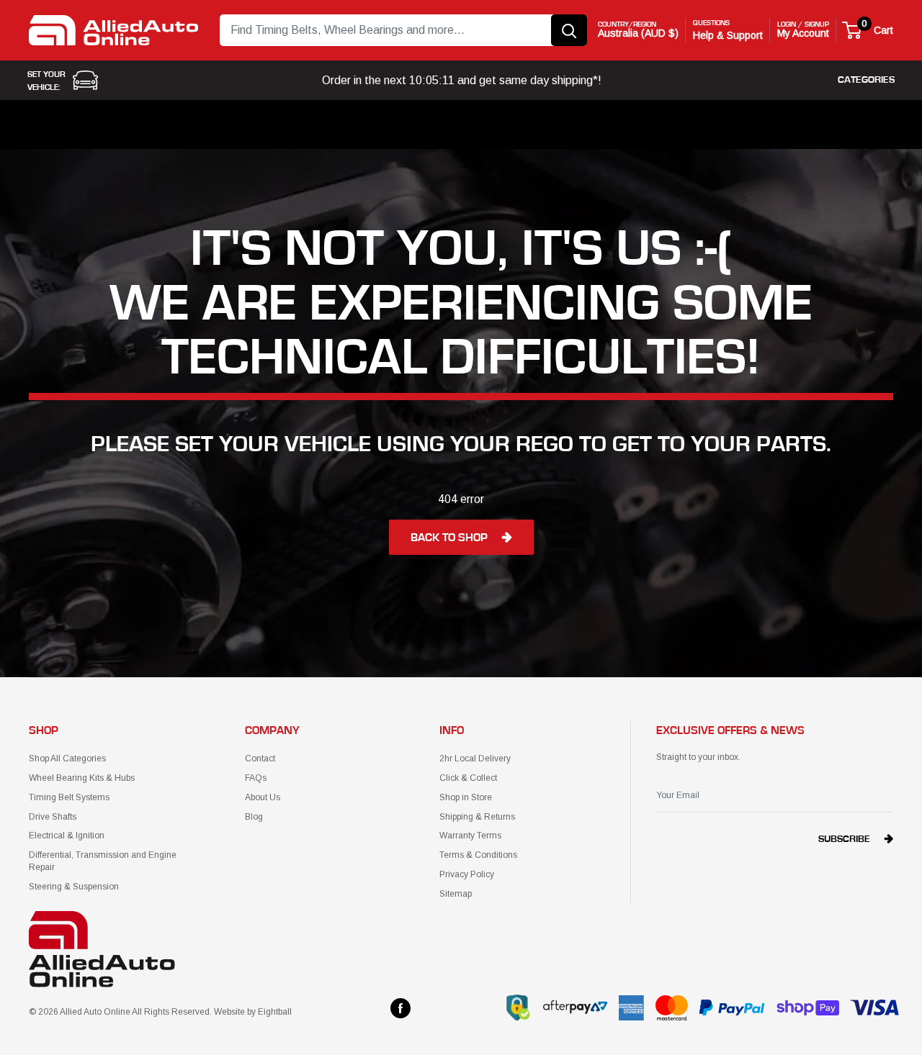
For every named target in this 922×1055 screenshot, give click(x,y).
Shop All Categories (67, 758)
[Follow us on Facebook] (400, 1008)
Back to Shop (449, 537)
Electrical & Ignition (66, 835)
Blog (254, 817)
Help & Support (728, 35)
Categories (866, 80)
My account (803, 33)
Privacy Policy (466, 874)
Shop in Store (465, 797)
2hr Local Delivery (475, 758)
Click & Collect (468, 778)
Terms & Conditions (478, 855)
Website (229, 1012)
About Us (262, 797)
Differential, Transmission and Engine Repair (102, 861)
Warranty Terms (470, 835)
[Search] (569, 30)
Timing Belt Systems (69, 797)
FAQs (256, 778)
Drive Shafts (52, 817)
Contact (260, 758)
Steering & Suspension (74, 887)
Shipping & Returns (477, 817)
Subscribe (844, 839)
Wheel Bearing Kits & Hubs (82, 778)
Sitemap (455, 894)
